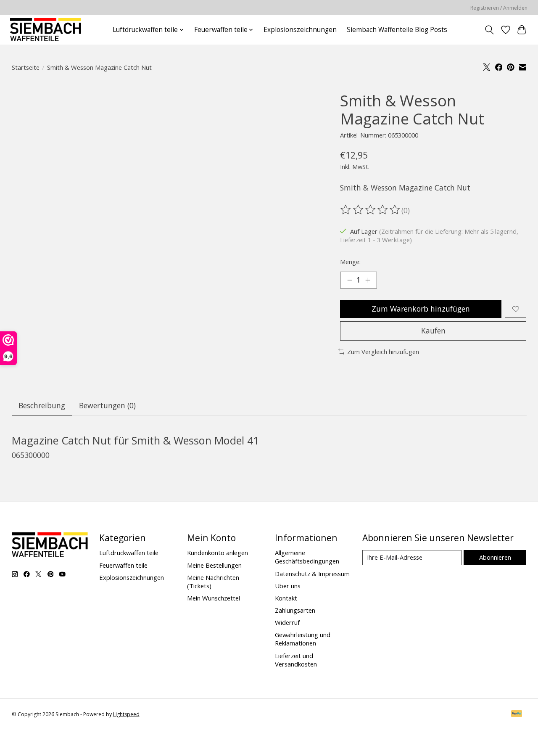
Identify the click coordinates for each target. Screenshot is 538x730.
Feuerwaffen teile (123, 565)
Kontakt (286, 598)
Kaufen (433, 330)
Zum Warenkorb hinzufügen (421, 309)
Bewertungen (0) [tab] (107, 405)
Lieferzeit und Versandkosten (296, 659)
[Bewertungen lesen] (370, 209)
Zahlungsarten (295, 610)
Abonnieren (495, 557)
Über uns (288, 586)
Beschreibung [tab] (41, 405)
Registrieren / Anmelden (498, 7)
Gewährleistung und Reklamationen (302, 638)
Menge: (350, 261)
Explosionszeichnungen (300, 29)
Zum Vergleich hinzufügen (383, 351)
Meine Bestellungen (214, 565)
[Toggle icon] (489, 29)
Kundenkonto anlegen (217, 552)
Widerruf (287, 622)
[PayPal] (516, 714)
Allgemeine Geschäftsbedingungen (307, 556)
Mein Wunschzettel (213, 598)
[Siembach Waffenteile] (45, 29)
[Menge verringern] (350, 280)
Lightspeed (126, 714)
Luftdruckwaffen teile (128, 552)
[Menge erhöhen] (368, 280)
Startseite (26, 67)
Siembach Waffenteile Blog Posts (397, 29)
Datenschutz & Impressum (312, 573)
